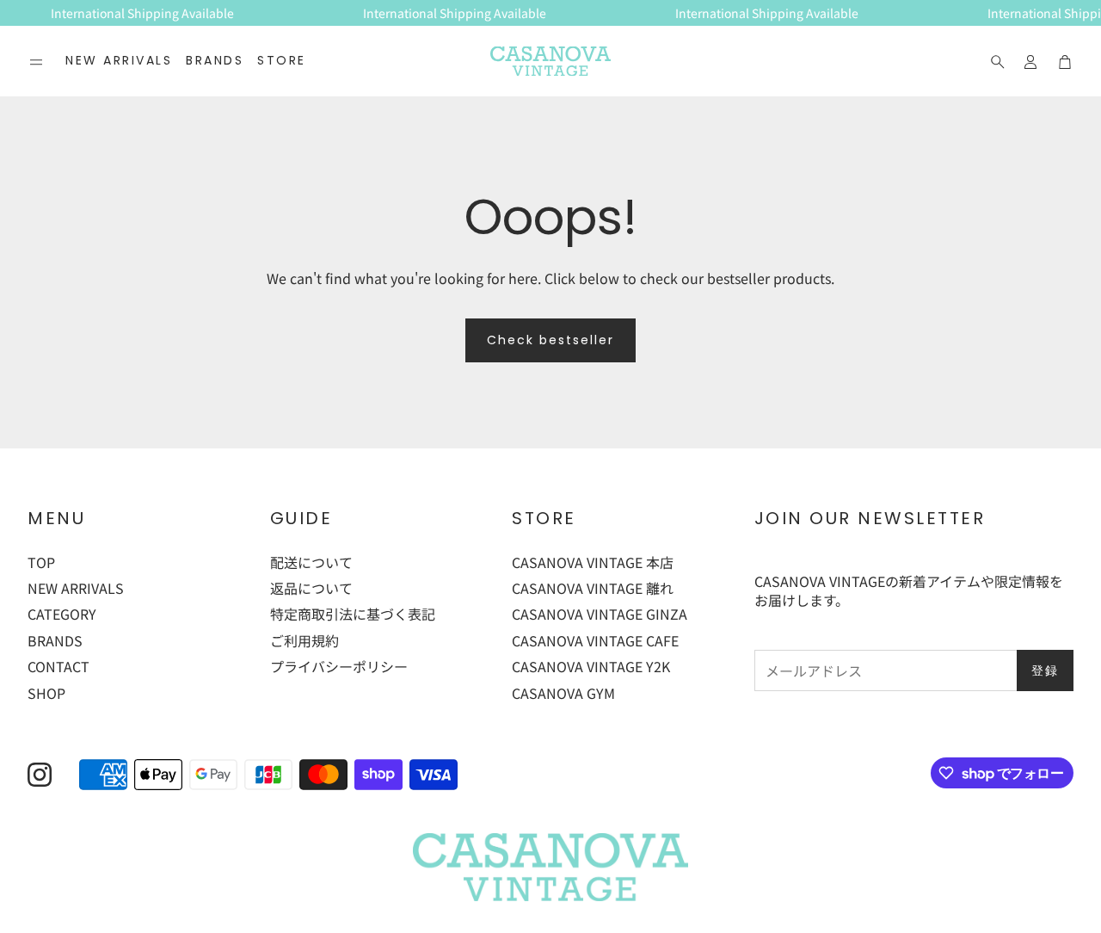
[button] (36, 62)
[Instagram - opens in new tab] (40, 775)
